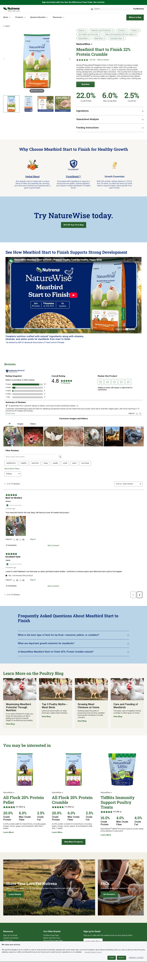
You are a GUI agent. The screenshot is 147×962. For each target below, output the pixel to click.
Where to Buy (135, 17)
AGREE (111, 957)
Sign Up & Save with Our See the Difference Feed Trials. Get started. (73, 2)
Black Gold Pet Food (51, 938)
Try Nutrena (138, 9)
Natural (81, 30)
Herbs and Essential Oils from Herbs (119, 34)
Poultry (134, 30)
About (5, 17)
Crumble (121, 30)
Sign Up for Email (10, 935)
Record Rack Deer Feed (53, 941)
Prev (5, 59)
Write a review (103, 60)
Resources (57, 17)
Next (69, 59)
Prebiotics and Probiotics (101, 30)
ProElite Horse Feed (51, 935)
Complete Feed (116, 38)
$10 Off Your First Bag (73, 225)
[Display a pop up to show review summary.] (24, 807)
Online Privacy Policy (93, 952)
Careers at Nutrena (10, 938)
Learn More (8, 832)
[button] (85, 84)
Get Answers (109, 894)
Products (19, 17)
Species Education (38, 17)
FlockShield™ (73, 177)
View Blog (10, 724)
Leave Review (15, 894)
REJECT (121, 957)
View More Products (73, 842)
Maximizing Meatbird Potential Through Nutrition (18, 707)
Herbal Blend (32, 177)
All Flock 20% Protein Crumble (72, 800)
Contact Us (7, 941)
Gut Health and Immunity (88, 34)
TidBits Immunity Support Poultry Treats (118, 802)
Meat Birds (98, 38)
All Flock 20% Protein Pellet (23, 800)
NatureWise (83, 38)
